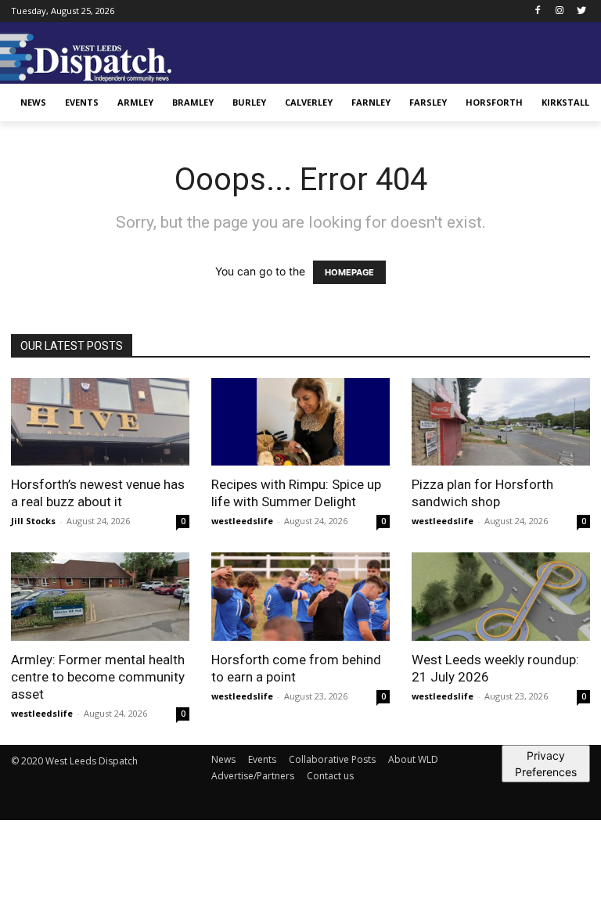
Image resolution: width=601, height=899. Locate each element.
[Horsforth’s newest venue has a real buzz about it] (100, 422)
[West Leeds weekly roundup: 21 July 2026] (501, 596)
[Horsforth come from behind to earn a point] (300, 596)
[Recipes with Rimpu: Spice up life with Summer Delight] (300, 422)
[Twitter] (581, 11)
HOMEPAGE (349, 272)
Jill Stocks (33, 521)
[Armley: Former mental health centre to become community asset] (100, 596)
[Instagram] (559, 11)
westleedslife (242, 521)
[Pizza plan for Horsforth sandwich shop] (501, 422)
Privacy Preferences (546, 764)
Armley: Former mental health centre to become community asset (98, 677)
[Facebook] (538, 11)
